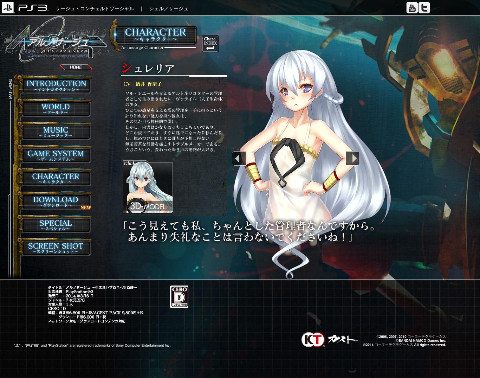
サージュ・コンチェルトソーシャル (95, 8)
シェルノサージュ (168, 8)
